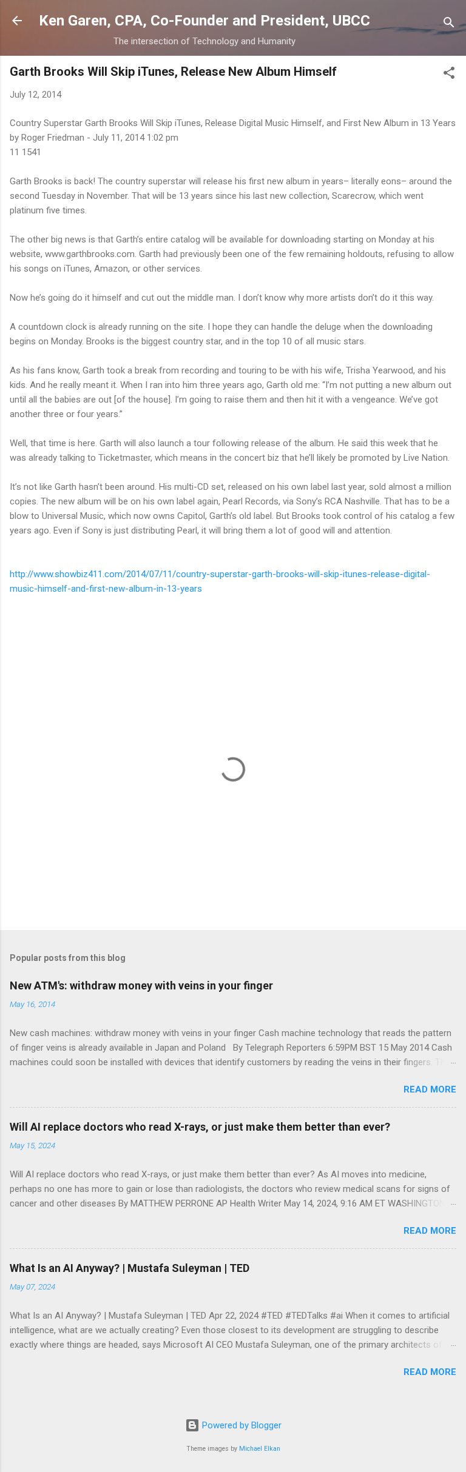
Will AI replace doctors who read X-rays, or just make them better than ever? (200, 1126)
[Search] (449, 24)
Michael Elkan (259, 1449)
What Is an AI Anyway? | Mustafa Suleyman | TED (129, 1268)
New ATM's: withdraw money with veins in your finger (141, 985)
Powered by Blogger (241, 1425)
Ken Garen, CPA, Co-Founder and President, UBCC (204, 20)
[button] (449, 74)
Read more (430, 1089)
